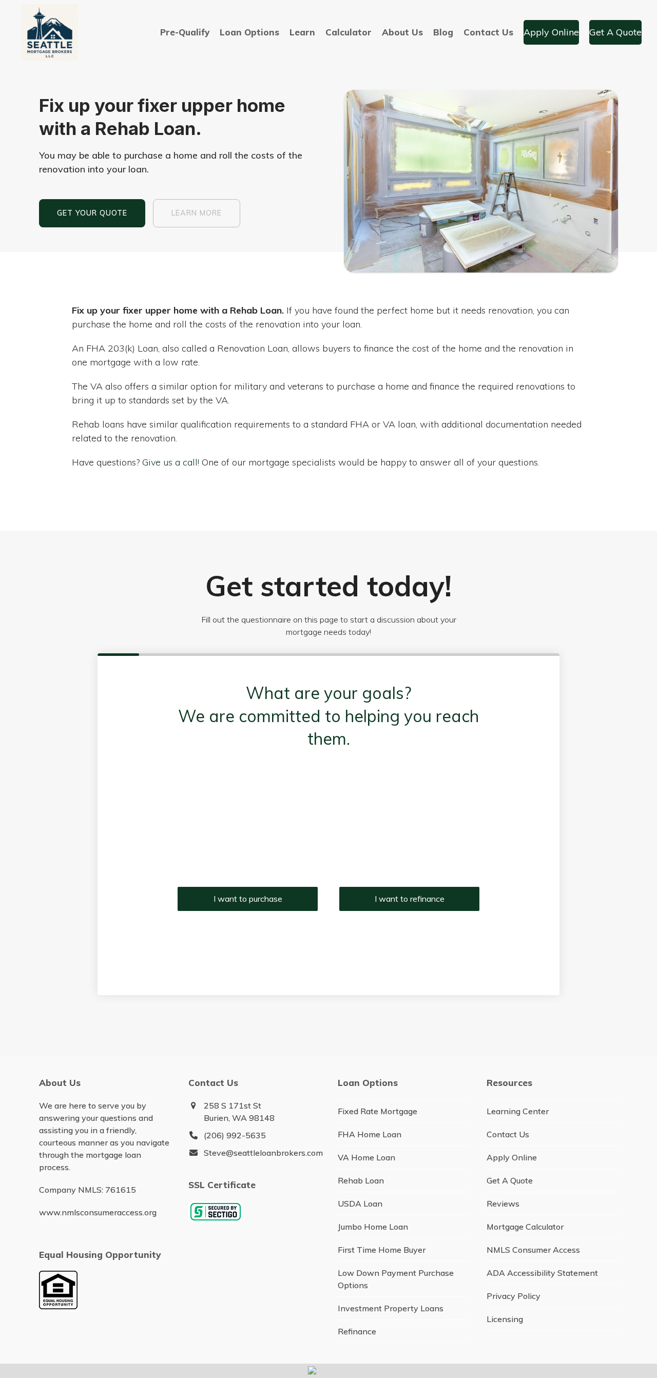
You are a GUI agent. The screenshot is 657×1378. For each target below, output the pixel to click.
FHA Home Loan (369, 1134)
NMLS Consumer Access (533, 1250)
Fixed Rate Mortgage (377, 1111)
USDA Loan (360, 1203)
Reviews (503, 1203)
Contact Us (508, 1134)
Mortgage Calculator (525, 1226)
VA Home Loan (366, 1157)
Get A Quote (510, 1180)
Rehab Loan (361, 1180)
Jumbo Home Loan (373, 1226)
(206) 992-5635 (235, 1135)
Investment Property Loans (390, 1308)
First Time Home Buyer (382, 1250)
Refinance (357, 1331)
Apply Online (512, 1157)
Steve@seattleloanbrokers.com (263, 1153)
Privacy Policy (513, 1296)
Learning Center (518, 1111)
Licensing (505, 1319)
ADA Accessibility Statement (542, 1273)
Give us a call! (170, 462)
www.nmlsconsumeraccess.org (98, 1212)
